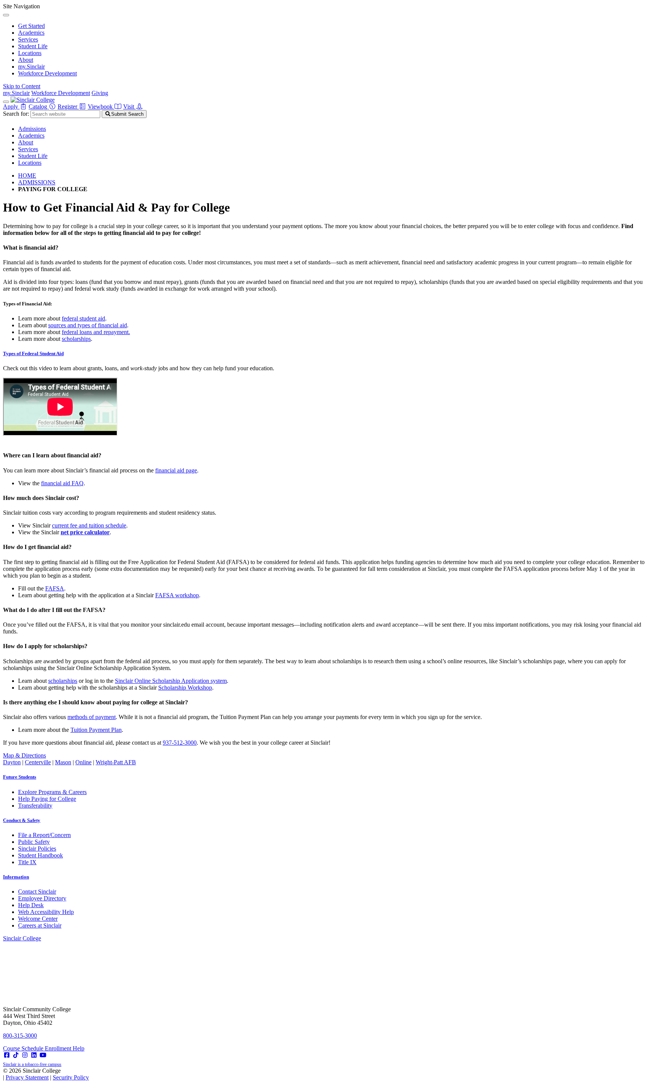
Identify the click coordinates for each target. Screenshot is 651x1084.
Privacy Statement (27, 1077)
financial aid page (176, 470)
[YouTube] (43, 1055)
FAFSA (54, 588)
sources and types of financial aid (87, 325)
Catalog (39, 106)
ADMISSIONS (36, 182)
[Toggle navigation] (6, 102)
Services (28, 39)
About (25, 60)
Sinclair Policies (37, 848)
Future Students (19, 777)
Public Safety (34, 842)
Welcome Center (38, 918)
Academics (31, 32)
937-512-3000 (180, 742)
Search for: (16, 113)
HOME (27, 175)
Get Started (31, 26)
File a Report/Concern (44, 835)
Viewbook (101, 106)
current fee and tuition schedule (89, 525)
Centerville (38, 762)
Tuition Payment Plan (96, 730)
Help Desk (31, 905)
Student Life (32, 46)
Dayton (12, 762)
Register (68, 106)
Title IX (27, 862)
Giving (100, 93)
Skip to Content (21, 86)
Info (16, 877)
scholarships (76, 339)
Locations (29, 53)
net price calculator (85, 532)
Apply (11, 106)
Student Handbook (40, 855)
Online (83, 762)
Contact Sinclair (37, 891)
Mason (63, 762)
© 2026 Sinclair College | (46, 1074)
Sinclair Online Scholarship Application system (171, 681)
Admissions (32, 129)
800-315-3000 (20, 1035)
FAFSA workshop (177, 595)
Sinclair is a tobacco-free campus (32, 1064)
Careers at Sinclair (39, 925)
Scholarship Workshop (185, 687)
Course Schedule (24, 1048)
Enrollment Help (64, 1048)
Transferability (35, 805)
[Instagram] (25, 1055)
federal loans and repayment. (96, 332)
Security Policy (71, 1077)
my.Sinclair (31, 66)
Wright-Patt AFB (116, 762)
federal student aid (83, 318)
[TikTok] (16, 1055)
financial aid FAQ (62, 483)
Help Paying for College (47, 799)
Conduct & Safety (21, 820)
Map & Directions (24, 755)
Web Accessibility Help (46, 912)
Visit (129, 106)
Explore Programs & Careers (52, 792)
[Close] (6, 15)
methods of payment (91, 717)
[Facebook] (7, 1055)
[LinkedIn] (34, 1055)
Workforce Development (47, 73)
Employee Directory (42, 898)
